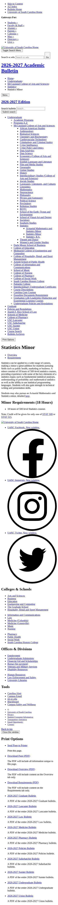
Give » (10, 42)
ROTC (23, 209)
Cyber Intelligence (29, 145)
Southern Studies (28, 223)
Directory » (13, 39)
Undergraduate (14, 81)
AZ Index (12, 6)
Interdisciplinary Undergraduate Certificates (35, 287)
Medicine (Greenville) (18, 623)
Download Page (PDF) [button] (18, 756)
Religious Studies (28, 206)
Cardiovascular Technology (33, 139)
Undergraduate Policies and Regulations (33, 303)
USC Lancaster (14, 320)
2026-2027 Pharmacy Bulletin (22, 837)
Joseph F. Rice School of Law (22, 312)
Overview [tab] (12, 355)
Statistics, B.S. (33, 236)
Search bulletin (8, 108)
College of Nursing (23, 273)
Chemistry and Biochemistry (34, 136)
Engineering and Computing (21, 604)
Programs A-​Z (21, 123)
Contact (10, 724)
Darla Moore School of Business (29, 245)
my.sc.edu (12, 699)
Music (10, 626)
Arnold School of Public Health (29, 261)
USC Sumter (13, 325)
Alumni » (12, 28)
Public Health (14, 637)
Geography (25, 167)
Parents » (11, 31)
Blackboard (13, 701)
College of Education (24, 248)
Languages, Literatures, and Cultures (38, 184)
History (23, 173)
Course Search (14, 331)
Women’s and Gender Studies (34, 242)
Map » (10, 36)
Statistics (11, 86)
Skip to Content (15, 3)
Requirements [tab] (14, 357)
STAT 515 (6, 417)
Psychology (25, 203)
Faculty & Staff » (15, 25)
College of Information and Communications (27, 266)
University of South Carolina (19, 712)
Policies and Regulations (19, 309)
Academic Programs (23, 120)
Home (10, 78)
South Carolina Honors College (29, 281)
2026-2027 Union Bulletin (20, 896)
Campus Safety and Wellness (21, 704)
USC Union (13, 328)
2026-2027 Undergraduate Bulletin (24, 882)
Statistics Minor (33, 234)
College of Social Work (25, 278)
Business (11, 598)
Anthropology (27, 131)
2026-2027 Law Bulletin (19, 816)
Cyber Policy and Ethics (31, 148)
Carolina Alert (14, 693)
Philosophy (25, 195)
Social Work (13, 639)
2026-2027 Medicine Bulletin (21, 827)
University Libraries (17, 680)
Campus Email (14, 696)
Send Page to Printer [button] (17, 745)
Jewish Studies (27, 181)
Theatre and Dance (29, 239)
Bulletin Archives (15, 334)
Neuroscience (26, 192)
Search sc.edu (8, 57)
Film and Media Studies (31, 164)
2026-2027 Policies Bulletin (21, 848)
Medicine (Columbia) (17, 620)
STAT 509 (47, 414)
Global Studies (27, 170)
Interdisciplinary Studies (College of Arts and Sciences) (37, 177)
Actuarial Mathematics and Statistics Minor (39, 230)
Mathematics (26, 189)
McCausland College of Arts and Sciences (28, 84)
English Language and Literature (36, 161)
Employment (13, 655)
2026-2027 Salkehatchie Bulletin (23, 858)
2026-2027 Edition (15, 102)
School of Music (22, 270)
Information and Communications (23, 615)
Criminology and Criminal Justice (36, 142)
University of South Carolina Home (24, 12)
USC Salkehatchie (16, 323)
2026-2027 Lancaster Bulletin (22, 806)
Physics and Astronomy (31, 198)
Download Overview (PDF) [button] (21, 769)
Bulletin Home (14, 9)
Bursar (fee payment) (17, 664)
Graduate (11, 306)
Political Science (28, 200)
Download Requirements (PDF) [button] (23, 782)
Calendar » (12, 33)
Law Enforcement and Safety (21, 677)
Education (12, 601)
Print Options (8, 339)
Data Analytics (27, 150)
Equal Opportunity (15, 722)
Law (9, 617)
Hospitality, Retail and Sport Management (27, 609)
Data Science (26, 153)
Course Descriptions (23, 289)
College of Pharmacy (24, 275)
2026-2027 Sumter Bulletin (20, 872)
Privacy (10, 714)
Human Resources (16, 674)
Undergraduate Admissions (20, 658)
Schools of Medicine (17, 314)
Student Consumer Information (20, 717)
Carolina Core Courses (25, 292)
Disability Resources (17, 669)
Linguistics (25, 186)
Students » (12, 22)
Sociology (25, 220)
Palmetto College (22, 284)
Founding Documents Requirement (31, 295)
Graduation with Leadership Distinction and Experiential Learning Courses (35, 299)
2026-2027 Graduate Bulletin (21, 795)
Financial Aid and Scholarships (22, 661)
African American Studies (32, 128)
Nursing (11, 629)
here (27, 396)
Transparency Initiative (17, 719)
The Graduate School (17, 607)
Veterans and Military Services (22, 666)
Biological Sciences (29, 134)
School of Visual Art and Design (36, 217)
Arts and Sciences (16, 595)
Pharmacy (12, 634)
